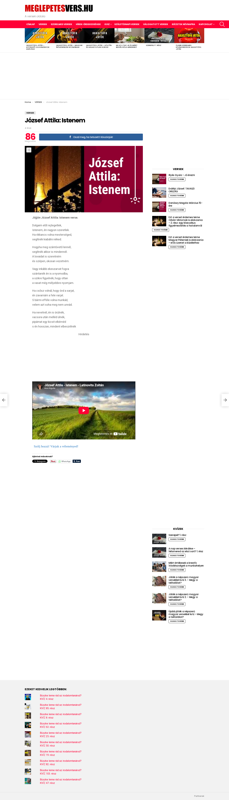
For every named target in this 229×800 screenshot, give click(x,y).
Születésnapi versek (126, 24)
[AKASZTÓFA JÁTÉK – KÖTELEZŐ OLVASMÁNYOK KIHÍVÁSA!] (40, 35)
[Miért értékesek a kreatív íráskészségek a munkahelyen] (159, 567)
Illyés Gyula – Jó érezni (182, 175)
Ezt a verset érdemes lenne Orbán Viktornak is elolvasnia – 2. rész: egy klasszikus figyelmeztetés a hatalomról (186, 221)
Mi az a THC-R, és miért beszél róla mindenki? (126, 46)
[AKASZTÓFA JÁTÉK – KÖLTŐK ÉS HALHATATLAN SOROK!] (99, 35)
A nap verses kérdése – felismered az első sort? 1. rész (186, 550)
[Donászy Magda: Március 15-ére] (159, 207)
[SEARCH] (222, 24)
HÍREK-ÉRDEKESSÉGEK (88, 24)
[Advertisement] (114, 76)
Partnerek (199, 796)
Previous (26, 40)
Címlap (30, 24)
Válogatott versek (155, 24)
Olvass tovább (177, 179)
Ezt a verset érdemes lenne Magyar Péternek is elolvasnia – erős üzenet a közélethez (186, 240)
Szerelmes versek (61, 24)
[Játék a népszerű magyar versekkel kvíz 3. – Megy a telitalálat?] (159, 581)
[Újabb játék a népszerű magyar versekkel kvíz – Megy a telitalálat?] (159, 615)
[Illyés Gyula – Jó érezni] (159, 179)
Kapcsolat (205, 24)
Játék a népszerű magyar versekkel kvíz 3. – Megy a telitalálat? (184, 580)
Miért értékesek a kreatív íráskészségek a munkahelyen (186, 564)
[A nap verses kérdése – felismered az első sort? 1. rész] (159, 552)
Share (28, 149)
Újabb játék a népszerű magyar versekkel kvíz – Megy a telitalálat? (186, 614)
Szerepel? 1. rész (153, 45)
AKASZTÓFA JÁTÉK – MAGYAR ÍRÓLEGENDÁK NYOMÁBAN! (69, 46)
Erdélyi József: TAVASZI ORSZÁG (181, 190)
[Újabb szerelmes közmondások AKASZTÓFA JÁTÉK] (189, 35)
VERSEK (43, 24)
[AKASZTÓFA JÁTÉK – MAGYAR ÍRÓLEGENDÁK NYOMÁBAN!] (70, 35)
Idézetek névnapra (183, 24)
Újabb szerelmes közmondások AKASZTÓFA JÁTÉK (188, 47)
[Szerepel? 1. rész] (159, 35)
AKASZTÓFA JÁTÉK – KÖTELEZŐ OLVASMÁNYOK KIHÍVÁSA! (37, 47)
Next (202, 40)
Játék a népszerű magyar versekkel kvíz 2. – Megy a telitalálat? (184, 597)
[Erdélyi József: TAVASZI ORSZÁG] (159, 192)
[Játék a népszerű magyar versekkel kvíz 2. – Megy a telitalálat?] (159, 598)
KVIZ (107, 24)
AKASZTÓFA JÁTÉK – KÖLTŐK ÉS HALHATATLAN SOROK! (99, 46)
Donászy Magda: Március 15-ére (185, 204)
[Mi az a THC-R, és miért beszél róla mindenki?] (129, 35)
